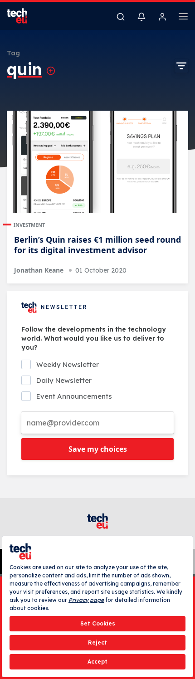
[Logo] (23, 16)
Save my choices (97, 449)
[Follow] (50, 71)
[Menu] (183, 17)
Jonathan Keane (38, 270)
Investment (29, 224)
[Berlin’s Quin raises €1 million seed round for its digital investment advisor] (97, 162)
